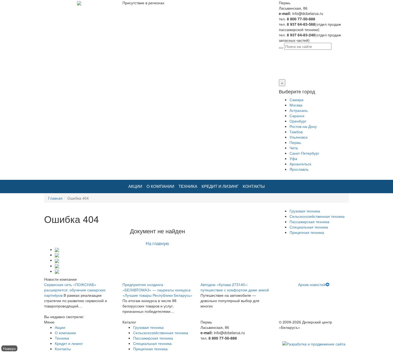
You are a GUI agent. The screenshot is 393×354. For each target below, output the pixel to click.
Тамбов (296, 131)
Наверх (9, 348)
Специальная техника (309, 227)
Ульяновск (298, 137)
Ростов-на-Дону (303, 126)
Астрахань (299, 110)
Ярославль (299, 169)
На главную (157, 243)
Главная (55, 198)
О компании (160, 186)
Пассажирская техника (309, 221)
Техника (188, 186)
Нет (287, 68)
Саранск (297, 115)
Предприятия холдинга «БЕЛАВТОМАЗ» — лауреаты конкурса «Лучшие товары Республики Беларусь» (157, 290)
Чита (294, 147)
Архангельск (300, 163)
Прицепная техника (307, 232)
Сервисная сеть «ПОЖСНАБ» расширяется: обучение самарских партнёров (75, 290)
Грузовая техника (305, 211)
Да (281, 68)
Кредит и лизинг (220, 186)
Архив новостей (312, 284)
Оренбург (298, 121)
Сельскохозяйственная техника (317, 216)
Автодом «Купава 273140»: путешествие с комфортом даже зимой (235, 287)
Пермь (315, 52)
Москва (296, 105)
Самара (296, 99)
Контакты (254, 186)
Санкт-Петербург (304, 153)
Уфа (293, 158)
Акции (135, 186)
